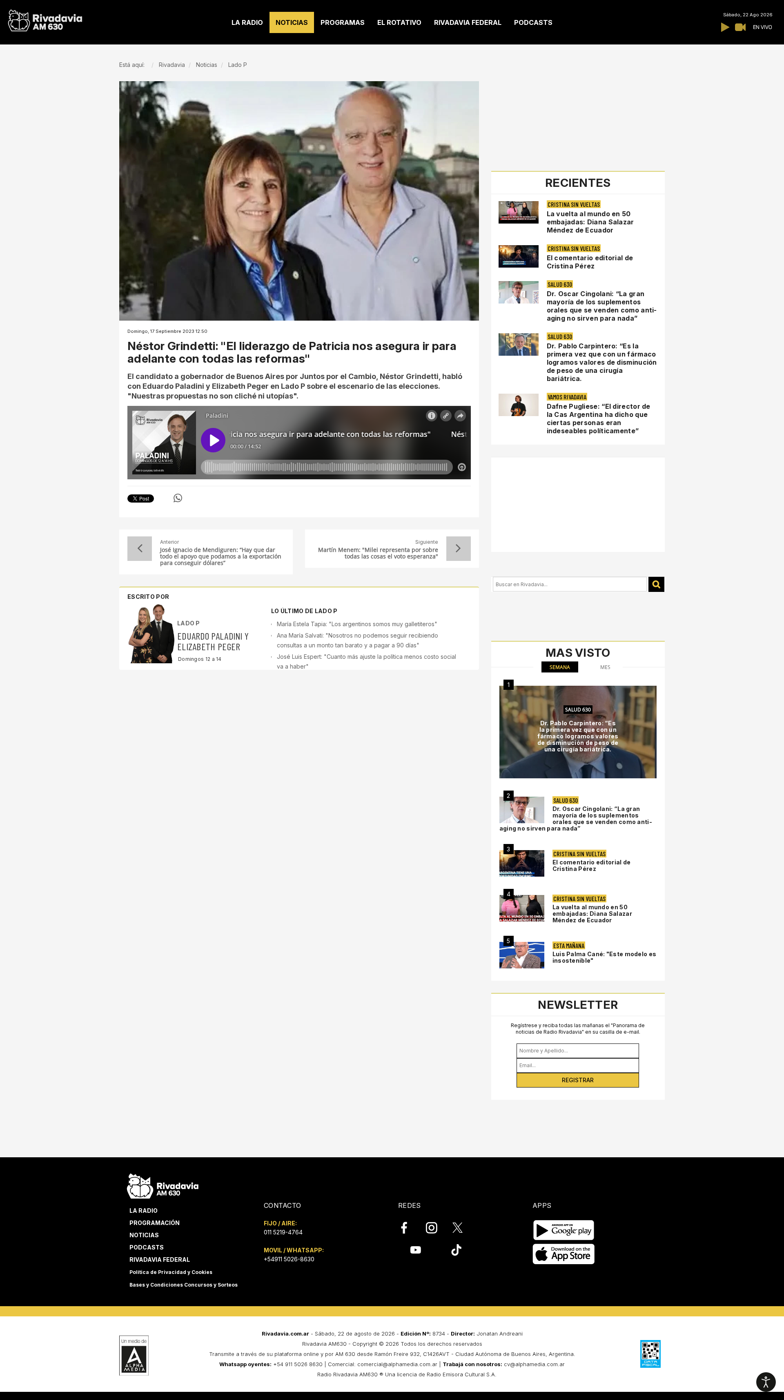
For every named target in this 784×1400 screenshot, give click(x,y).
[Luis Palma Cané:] (521, 955)
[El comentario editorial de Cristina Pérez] (521, 863)
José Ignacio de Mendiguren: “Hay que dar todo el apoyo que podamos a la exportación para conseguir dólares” (220, 556)
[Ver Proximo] (458, 548)
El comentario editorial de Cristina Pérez (590, 262)
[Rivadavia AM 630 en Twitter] (463, 1227)
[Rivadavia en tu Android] (563, 1230)
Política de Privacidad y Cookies (170, 1272)
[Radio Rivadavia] (163, 1184)
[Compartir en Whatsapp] (178, 498)
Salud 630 (560, 284)
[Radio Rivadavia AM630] (45, 18)
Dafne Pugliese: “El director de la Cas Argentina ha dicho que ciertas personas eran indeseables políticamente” (598, 418)
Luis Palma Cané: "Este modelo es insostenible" (604, 957)
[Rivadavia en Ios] (563, 1254)
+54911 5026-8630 (289, 1259)
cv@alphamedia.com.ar (534, 1364)
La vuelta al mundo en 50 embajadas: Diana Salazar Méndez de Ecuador (590, 222)
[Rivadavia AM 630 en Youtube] (415, 1250)
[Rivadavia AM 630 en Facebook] (408, 1228)
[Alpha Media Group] (134, 1356)
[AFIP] (650, 1354)
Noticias (144, 1235)
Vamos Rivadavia (567, 397)
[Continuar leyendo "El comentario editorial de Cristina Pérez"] (519, 256)
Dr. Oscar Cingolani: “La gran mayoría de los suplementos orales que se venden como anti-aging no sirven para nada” (602, 306)
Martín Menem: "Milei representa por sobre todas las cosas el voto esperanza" (378, 553)
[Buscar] (656, 584)
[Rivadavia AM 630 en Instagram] (436, 1228)
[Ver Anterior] (139, 548)
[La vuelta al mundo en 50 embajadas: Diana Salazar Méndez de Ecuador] (521, 908)
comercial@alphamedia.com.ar (397, 1364)
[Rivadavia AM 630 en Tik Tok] (456, 1250)
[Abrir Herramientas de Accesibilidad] (766, 1382)
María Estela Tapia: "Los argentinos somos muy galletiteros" (357, 623)
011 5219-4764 (283, 1232)
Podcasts (146, 1247)
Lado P (188, 623)
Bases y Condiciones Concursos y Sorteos (183, 1285)
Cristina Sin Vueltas (574, 204)
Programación (154, 1222)
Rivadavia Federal (159, 1259)
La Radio (143, 1210)
